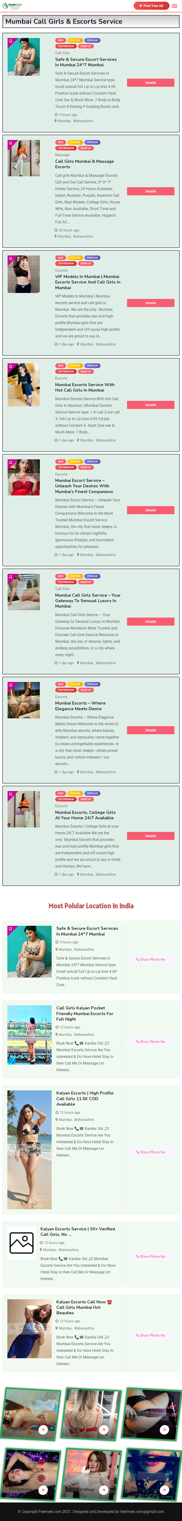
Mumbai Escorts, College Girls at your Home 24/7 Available (85, 815)
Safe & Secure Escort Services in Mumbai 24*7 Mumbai (86, 62)
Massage (62, 155)
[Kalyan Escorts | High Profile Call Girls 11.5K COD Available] (29, 1149)
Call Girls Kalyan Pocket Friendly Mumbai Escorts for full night (84, 1013)
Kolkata (139, 1428)
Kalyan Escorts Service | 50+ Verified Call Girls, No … (78, 1231)
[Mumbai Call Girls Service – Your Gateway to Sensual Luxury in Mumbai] (24, 592)
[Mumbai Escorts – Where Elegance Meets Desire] (24, 700)
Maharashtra (83, 121)
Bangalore (20, 1489)
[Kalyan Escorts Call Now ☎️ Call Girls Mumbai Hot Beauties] (29, 1328)
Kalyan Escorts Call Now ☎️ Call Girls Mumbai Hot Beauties (84, 1307)
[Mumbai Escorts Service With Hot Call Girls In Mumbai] (24, 384)
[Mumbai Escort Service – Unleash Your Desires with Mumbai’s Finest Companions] (24, 477)
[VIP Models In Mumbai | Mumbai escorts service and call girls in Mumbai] (24, 274)
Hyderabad (82, 1489)
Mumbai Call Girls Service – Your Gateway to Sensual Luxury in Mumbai (88, 600)
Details (151, 83)
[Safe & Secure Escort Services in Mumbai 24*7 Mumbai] (24, 57)
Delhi (75, 1428)
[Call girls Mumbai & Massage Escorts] (24, 158)
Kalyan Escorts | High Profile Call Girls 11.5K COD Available (85, 1098)
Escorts (61, 270)
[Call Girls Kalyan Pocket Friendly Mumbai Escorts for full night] (29, 1035)
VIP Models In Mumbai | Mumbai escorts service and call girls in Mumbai (87, 282)
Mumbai (64, 121)
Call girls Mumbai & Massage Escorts (84, 164)
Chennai (139, 1488)
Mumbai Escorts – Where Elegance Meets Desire (80, 705)
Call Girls (62, 53)
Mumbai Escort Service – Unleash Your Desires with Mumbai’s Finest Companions (84, 486)
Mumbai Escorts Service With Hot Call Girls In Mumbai (84, 387)
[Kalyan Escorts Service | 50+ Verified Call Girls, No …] (21, 1243)
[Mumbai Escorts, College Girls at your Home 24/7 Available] (24, 809)
